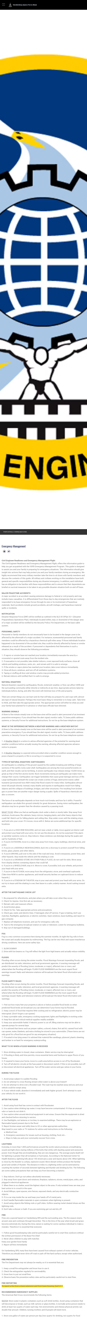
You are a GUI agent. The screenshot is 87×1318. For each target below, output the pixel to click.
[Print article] (4, 551)
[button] (3, 5)
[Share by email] (8, 551)
